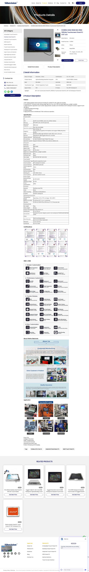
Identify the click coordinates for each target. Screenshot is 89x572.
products (44, 3)
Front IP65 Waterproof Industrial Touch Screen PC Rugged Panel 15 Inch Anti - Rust (76, 490)
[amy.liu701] (8, 556)
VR (54, 3)
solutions (50, 3)
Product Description (54, 67)
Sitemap (13, 570)
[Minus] (85, 539)
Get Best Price (67, 60)
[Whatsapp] (5, 91)
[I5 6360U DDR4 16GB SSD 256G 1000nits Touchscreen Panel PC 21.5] (39, 45)
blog (58, 3)
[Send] (85, 569)
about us (38, 3)
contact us (63, 3)
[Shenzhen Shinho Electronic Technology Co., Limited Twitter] (4, 553)
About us (29, 546)
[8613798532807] (19, 553)
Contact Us (30, 557)
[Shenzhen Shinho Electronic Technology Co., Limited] (11, 3)
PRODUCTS (12, 26)
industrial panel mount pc (52, 449)
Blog (28, 554)
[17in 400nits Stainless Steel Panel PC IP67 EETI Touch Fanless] (13, 477)
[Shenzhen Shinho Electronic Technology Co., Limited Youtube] (15, 553)
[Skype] (11, 91)
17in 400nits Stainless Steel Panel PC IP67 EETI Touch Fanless (13, 490)
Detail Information (33, 67)
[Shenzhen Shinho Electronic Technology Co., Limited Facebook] (8, 553)
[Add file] (61, 569)
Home (33, 3)
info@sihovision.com (11, 85)
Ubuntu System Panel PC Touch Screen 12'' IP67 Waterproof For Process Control (13, 525)
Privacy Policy (6, 570)
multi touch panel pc (68, 449)
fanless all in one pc (36, 449)
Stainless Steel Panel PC (23, 26)
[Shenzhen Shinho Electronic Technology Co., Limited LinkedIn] (12, 553)
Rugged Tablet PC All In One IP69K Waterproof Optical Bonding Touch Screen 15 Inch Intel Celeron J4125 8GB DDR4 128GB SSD (34, 490)
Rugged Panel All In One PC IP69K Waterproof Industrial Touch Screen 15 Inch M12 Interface (55, 490)
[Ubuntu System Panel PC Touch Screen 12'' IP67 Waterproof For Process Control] (13, 511)
